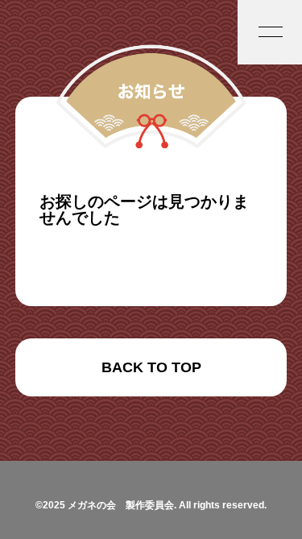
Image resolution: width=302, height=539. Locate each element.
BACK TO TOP (151, 367)
